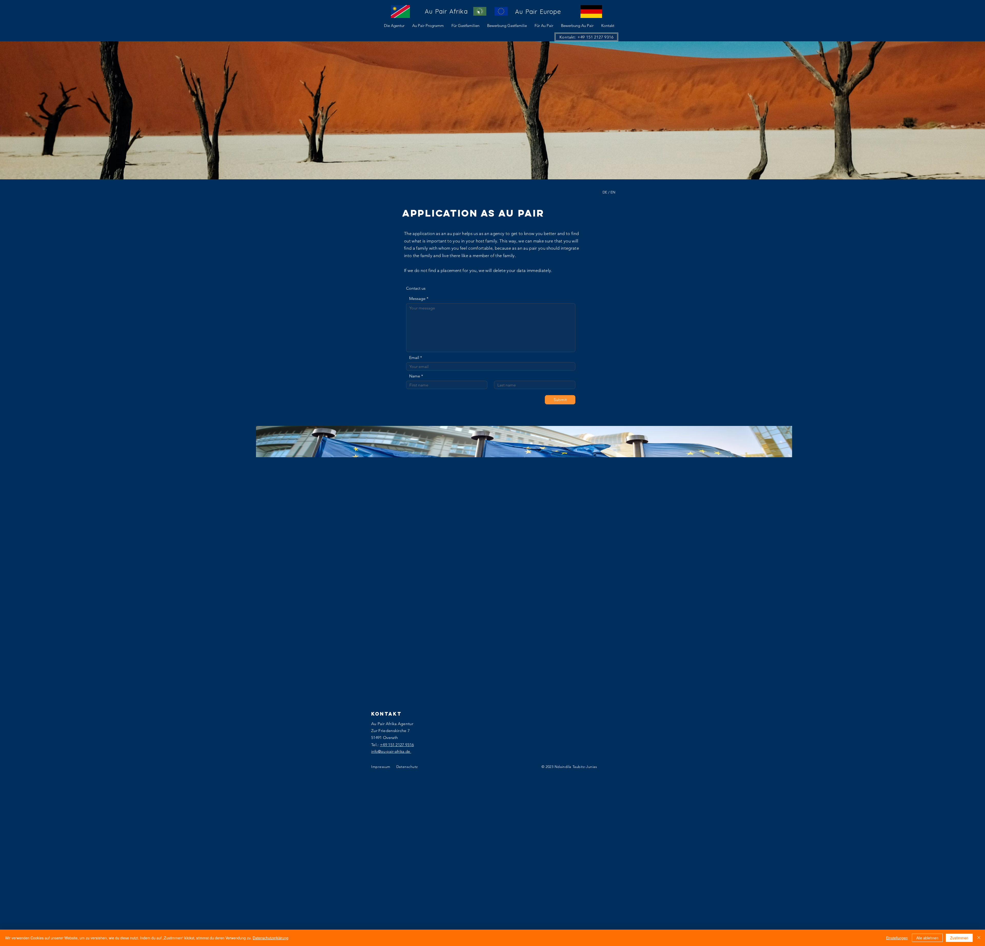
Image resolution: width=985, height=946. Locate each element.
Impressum (381, 766)
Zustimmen (959, 937)
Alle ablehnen (927, 937)
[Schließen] (979, 938)
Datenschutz (407, 766)
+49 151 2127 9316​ (397, 744)
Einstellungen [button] (897, 937)
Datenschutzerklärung (270, 937)
